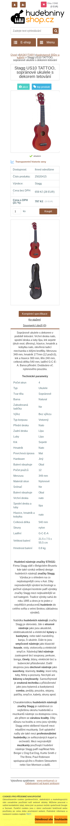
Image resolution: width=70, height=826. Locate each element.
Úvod (14, 55)
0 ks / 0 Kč (53, 3)
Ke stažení (34, 319)
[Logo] (37, 17)
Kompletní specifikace (34, 313)
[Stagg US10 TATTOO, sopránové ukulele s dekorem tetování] (35, 241)
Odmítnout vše (44, 819)
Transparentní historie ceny (30, 161)
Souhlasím (60, 819)
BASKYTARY (27, 55)
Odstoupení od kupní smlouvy (42, 783)
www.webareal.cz (47, 780)
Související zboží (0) (34, 325)
